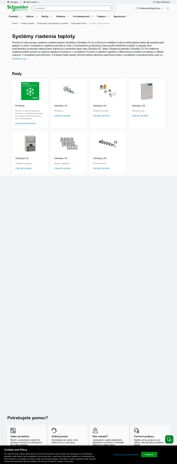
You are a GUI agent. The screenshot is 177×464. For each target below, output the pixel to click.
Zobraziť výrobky (62, 115)
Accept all (149, 454)
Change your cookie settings (126, 454)
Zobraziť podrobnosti (25, 123)
